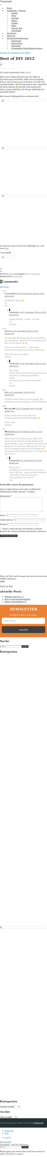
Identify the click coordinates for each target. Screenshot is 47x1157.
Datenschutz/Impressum (17, 38)
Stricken (15, 18)
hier (6, 248)
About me (11, 36)
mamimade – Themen (16, 10)
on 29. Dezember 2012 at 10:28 (31, 293)
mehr (2, 581)
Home (9, 8)
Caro (27, 72)
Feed (7, 1133)
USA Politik (16, 30)
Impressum (16, 41)
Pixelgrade (38, 1123)
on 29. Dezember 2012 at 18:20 (33, 312)
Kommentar (6, 496)
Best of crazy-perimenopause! (17, 599)
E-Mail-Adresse (7, 520)
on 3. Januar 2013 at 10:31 (31, 460)
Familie (14, 13)
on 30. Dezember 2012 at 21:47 (29, 431)
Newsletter (12, 33)
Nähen (14, 20)
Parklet (14, 23)
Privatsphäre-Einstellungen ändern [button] (26, 48)
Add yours (4, 286)
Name (3, 515)
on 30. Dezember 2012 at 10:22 (33, 363)
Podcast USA (16, 28)
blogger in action (32, 274)
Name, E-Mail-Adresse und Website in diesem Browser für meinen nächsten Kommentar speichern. (23, 530)
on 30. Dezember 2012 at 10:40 (28, 408)
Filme (13, 25)
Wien (13, 15)
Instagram (9, 1130)
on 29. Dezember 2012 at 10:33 (25, 331)
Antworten (9, 296)
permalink (17, 276)
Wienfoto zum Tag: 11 (14, 596)
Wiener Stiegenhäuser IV (16, 601)
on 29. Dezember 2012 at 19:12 (21, 392)
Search (8, 1137)
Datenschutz (16, 43)
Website (3, 524)
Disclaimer (16, 46)
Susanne (4, 52)
